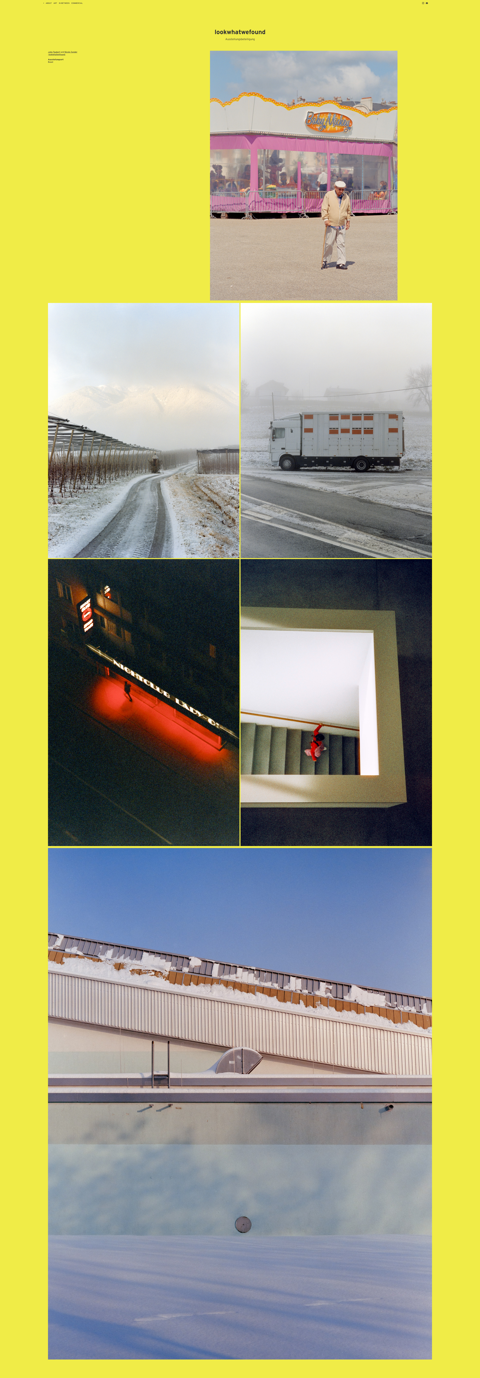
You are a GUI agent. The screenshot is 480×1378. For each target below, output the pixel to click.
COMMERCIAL (77, 3)
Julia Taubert (54, 52)
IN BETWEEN (64, 3)
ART (55, 3)
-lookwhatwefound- (57, 54)
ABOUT (49, 3)
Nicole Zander (70, 52)
